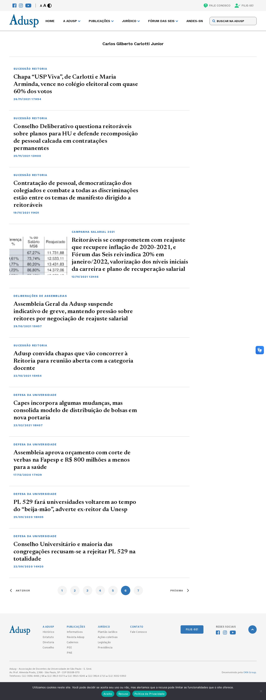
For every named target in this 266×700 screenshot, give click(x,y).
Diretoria (48, 642)
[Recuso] (261, 691)
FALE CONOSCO (219, 5)
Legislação (104, 642)
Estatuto (48, 637)
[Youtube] (28, 5)
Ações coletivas (108, 637)
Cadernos (72, 642)
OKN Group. (250, 672)
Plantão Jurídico (107, 632)
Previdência (105, 647)
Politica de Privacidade (149, 693)
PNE (69, 653)
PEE (69, 647)
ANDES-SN (194, 21)
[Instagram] (21, 5)
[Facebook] (14, 5)
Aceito (107, 693)
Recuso (123, 693)
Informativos (75, 632)
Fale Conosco (138, 632)
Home (50, 21)
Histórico (48, 632)
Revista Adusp (75, 637)
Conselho (48, 647)
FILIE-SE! (247, 5)
